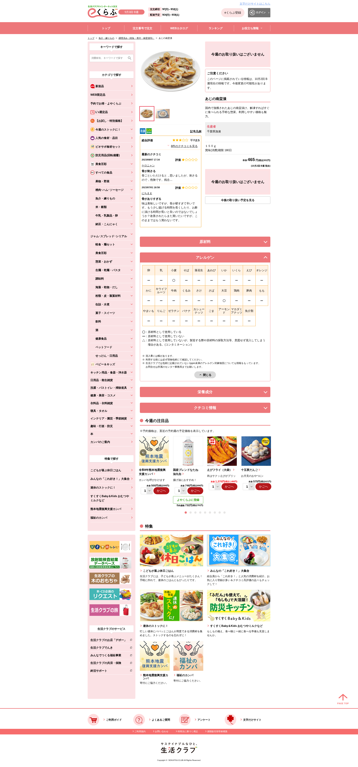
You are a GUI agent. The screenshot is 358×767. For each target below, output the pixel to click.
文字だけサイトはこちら (255, 3)
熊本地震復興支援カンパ (105, 508)
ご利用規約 (140, 731)
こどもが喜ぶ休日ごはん (105, 470)
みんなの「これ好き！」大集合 (110, 478)
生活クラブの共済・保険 (108, 663)
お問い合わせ (161, 731)
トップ (91, 38)
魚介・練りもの (106, 38)
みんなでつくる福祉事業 (108, 656)
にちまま (147, 193)
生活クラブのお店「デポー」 (108, 640)
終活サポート (108, 671)
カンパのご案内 (100, 441)
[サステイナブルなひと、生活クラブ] (179, 752)
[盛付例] (163, 114)
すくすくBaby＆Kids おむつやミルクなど (109, 498)
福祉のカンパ (98, 517)
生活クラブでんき (108, 648)
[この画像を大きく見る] (147, 114)
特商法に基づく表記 (188, 731)
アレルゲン (210, 258)
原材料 (213, 243)
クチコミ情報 (210, 409)
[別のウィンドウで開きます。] (110, 567)
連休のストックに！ (103, 487)
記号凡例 (195, 131)
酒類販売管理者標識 (217, 731)
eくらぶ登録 (232, 12)
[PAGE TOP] (343, 699)
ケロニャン (148, 165)
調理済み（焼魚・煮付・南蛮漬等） (136, 38)
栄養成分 (212, 393)
